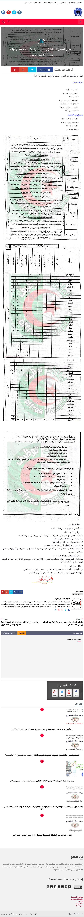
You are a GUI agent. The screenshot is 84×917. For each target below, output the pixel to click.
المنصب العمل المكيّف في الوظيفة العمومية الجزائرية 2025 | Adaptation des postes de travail (42, 755)
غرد (62, 695)
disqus (13, 633)
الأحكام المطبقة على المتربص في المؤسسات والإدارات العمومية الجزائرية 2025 (42, 729)
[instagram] (19, 12)
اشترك (55, 695)
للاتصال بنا (62, 2)
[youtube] (8, 12)
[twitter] (14, 12)
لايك (76, 695)
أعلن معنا (37, 2)
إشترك (69, 695)
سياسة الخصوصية (75, 2)
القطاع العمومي (77, 594)
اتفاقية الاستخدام (49, 2)
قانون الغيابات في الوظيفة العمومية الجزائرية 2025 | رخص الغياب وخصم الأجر (42, 835)
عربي (16, 914)
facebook (5, 633)
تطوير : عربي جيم (7, 914)
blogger (22, 633)
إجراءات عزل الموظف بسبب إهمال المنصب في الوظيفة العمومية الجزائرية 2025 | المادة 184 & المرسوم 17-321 (42, 808)
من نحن (28, 2)
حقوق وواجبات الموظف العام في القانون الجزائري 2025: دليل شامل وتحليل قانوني (42, 781)
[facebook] (3, 12)
